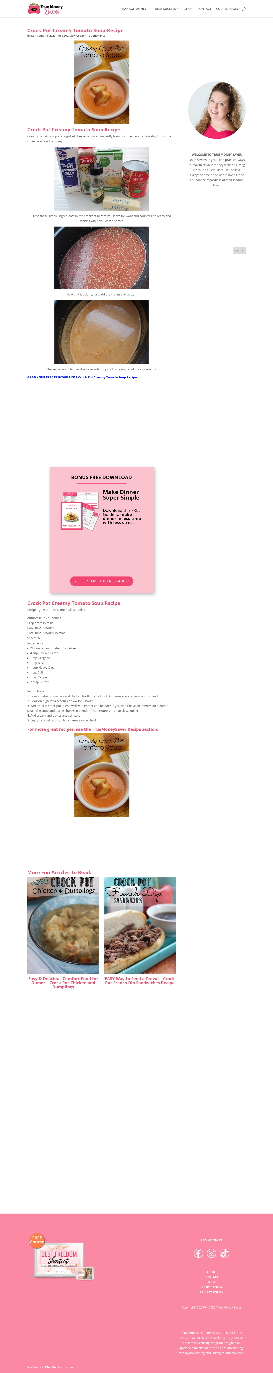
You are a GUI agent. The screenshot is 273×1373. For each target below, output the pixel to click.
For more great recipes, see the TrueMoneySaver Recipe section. (92, 729)
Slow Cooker (77, 35)
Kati (33, 35)
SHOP (188, 9)
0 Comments (97, 35)
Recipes (63, 35)
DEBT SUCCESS (165, 9)
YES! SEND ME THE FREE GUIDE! (101, 581)
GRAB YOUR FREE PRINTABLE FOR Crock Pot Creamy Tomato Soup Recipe (82, 377)
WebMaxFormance (59, 1367)
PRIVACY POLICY (211, 1292)
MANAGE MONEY (133, 9)
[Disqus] (101, 1142)
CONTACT (204, 9)
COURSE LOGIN (227, 9)
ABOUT (211, 1272)
